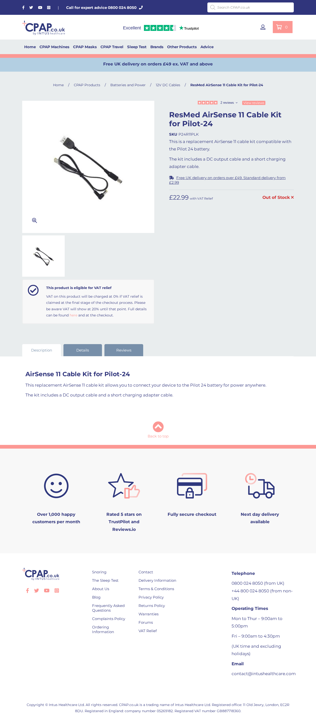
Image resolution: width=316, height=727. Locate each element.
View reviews (253, 103)
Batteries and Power (128, 85)
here (73, 315)
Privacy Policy (151, 597)
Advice (207, 46)
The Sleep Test (105, 580)
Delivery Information (157, 580)
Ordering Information (103, 629)
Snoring (99, 572)
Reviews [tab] (123, 350)
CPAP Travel (111, 46)
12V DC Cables (168, 85)
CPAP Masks (85, 46)
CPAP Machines (54, 46)
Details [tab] (82, 350)
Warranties (148, 614)
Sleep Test (137, 46)
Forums (145, 622)
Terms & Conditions (156, 588)
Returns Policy (151, 605)
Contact (145, 572)
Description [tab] (41, 350)
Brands (156, 46)
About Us (100, 588)
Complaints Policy (108, 618)
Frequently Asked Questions (108, 608)
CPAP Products (87, 85)
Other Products (182, 46)
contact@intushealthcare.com (264, 673)
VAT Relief (147, 630)
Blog (96, 597)
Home (30, 46)
